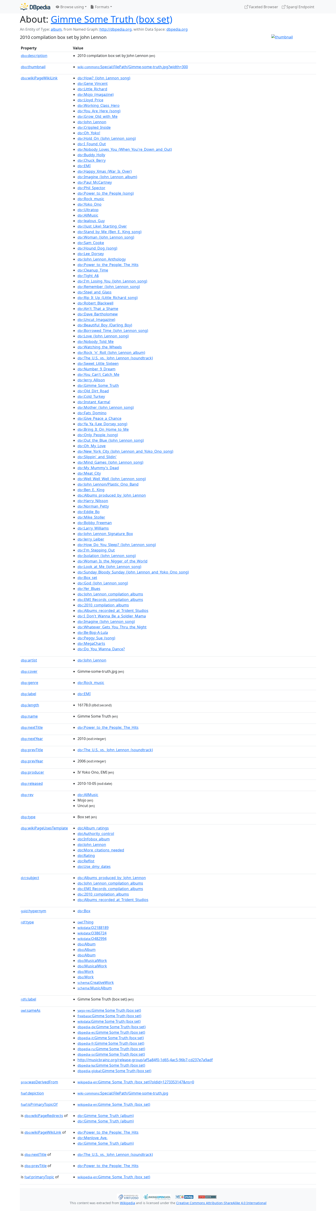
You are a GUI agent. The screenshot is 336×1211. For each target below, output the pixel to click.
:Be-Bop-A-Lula (92, 632)
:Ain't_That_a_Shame (97, 308)
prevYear (32, 761)
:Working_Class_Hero (98, 105)
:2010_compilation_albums (103, 605)
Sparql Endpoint (299, 6)
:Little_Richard (92, 88)
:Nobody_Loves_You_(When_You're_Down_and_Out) (124, 149)
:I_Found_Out (91, 143)
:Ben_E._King (90, 489)
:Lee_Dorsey (90, 253)
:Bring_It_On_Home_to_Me (103, 429)
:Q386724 (92, 933)
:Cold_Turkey (91, 396)
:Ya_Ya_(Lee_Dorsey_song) (102, 423)
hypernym (33, 910)
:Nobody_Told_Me (95, 341)
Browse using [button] (71, 6)
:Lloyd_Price (90, 99)
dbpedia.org (177, 29)
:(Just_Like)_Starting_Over (102, 226)
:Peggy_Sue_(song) (96, 637)
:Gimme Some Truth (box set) (109, 1010)
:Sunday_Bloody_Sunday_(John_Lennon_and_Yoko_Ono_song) (133, 572)
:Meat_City (89, 473)
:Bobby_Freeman (94, 522)
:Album (86, 944)
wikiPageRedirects (43, 1115)
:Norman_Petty (93, 506)
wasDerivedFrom (39, 1082)
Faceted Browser (263, 6)
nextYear (32, 738)
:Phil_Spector (91, 187)
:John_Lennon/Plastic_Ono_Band (108, 484)
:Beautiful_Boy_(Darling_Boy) (104, 325)
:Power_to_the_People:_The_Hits (108, 264)
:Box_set (87, 577)
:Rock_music (90, 198)
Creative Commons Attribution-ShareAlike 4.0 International (221, 1203)
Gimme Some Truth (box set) (111, 19)
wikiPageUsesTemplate (44, 828)
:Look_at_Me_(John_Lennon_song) (109, 566)
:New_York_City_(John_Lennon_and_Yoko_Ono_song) (125, 451)
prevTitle (32, 749)
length (30, 705)
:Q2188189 (93, 927)
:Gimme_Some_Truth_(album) (105, 1115)
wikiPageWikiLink (39, 78)
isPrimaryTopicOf (39, 1104)
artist (29, 660)
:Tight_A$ (88, 275)
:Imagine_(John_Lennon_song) (106, 621)
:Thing (85, 922)
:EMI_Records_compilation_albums (110, 599)
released (32, 783)
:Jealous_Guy (91, 220)
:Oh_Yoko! (88, 132)
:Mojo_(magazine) (95, 94)
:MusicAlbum (94, 987)
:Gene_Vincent (92, 83)
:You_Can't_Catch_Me (98, 374)
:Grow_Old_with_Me (97, 116)
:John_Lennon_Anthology (101, 259)
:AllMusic (87, 215)
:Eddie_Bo (88, 511)
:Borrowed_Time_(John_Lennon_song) (112, 330)
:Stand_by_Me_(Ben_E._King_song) (109, 231)
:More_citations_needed (100, 850)
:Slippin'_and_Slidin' (97, 456)
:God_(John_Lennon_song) (102, 583)
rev (27, 794)
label (28, 693)
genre (29, 682)
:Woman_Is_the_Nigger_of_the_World (112, 561)
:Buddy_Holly (91, 154)
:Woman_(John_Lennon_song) (105, 237)
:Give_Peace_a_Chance (99, 418)
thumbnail (33, 66)
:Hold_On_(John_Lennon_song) (106, 138)
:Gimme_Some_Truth (98, 385)
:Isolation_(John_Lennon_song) (106, 555)
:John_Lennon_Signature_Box (105, 533)
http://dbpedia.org (115, 29)
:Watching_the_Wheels (99, 347)
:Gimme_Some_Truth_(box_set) (113, 1104)
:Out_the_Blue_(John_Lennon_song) (110, 440)
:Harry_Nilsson (92, 500)
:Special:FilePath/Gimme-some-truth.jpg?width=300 (132, 66)
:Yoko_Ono (89, 204)
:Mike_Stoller (91, 517)
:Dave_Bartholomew (97, 314)
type (28, 816)
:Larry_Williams (93, 528)
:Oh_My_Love (91, 445)
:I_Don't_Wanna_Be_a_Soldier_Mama (111, 616)
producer (32, 772)
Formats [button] (101, 6)
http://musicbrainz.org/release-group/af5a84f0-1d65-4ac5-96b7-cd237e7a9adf (145, 1059)
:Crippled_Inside (94, 127)
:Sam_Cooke (90, 242)
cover (29, 671)
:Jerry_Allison (91, 379)
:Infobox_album (93, 839)
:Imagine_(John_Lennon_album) (107, 176)
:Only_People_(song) (97, 434)
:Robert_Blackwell (95, 303)
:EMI (84, 165)
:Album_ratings (93, 828)
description (34, 55)
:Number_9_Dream (96, 368)
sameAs (30, 1010)
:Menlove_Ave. (92, 1137)
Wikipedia (127, 1203)
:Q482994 (92, 938)
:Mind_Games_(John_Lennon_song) (110, 462)
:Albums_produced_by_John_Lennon (111, 495)
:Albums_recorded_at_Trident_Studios (112, 610)
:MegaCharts (91, 643)
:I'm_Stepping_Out (96, 550)
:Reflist (85, 861)
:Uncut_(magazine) (96, 319)
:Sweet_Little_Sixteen (98, 363)
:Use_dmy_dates (94, 866)
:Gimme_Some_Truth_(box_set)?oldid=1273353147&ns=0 (135, 1082)
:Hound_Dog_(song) (97, 248)
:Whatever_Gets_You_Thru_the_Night (112, 627)
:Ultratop (88, 209)
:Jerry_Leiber (90, 539)
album (56, 29)
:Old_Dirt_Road (93, 390)
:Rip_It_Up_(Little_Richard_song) (107, 297)
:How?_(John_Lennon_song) (103, 78)
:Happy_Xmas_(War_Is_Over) (104, 171)
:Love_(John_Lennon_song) (103, 336)
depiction (32, 1093)
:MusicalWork (92, 960)
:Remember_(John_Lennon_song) (108, 286)
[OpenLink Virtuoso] (128, 1196)
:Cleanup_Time (92, 270)
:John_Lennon (91, 121)
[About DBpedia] (35, 7)
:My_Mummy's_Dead (98, 467)
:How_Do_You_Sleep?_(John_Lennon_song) (116, 544)
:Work (85, 971)
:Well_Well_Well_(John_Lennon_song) (111, 478)
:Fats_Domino (92, 412)
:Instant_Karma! (93, 401)
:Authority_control (95, 833)
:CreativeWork (95, 982)
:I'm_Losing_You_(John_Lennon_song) (112, 281)
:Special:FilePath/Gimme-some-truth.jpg (122, 1093)
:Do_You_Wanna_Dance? (101, 648)
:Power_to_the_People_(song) (105, 193)
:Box (83, 910)
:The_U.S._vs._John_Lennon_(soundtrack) (115, 358)
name (29, 716)
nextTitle (32, 727)
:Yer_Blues (88, 588)
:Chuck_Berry (91, 160)
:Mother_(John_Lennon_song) (105, 407)
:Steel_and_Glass (94, 292)
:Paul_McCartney (94, 182)
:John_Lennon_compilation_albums (110, 594)
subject (30, 877)
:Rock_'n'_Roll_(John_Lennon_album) (111, 352)
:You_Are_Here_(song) (98, 110)
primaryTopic (39, 1176)
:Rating (86, 855)
